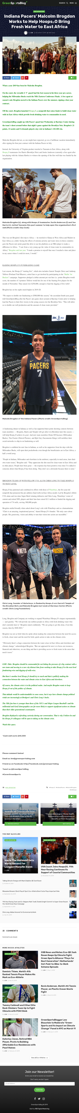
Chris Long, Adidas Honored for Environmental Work (19, 912)
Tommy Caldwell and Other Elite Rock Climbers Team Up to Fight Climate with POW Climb (18, 1008)
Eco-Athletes (39, 11)
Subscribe (39, 1090)
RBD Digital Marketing (42, 1109)
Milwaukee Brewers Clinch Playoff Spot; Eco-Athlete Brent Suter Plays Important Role (30, 891)
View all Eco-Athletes (38, 1058)
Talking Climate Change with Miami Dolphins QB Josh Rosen (21, 881)
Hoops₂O (32, 110)
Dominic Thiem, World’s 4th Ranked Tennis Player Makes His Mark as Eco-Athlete (18, 974)
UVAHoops (74, 790)
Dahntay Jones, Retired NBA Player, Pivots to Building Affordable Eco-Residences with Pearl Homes (19, 1043)
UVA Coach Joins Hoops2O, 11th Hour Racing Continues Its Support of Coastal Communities (58, 869)
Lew (31, 32)
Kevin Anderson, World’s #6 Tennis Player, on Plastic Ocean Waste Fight (58, 989)
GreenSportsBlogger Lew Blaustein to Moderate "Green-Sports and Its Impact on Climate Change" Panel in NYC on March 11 (58, 1024)
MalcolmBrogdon (72, 787)
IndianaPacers (61, 787)
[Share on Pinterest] (26, 78)
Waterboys (53, 489)
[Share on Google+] (22, 78)
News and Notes (49, 840)
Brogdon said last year (17, 250)
